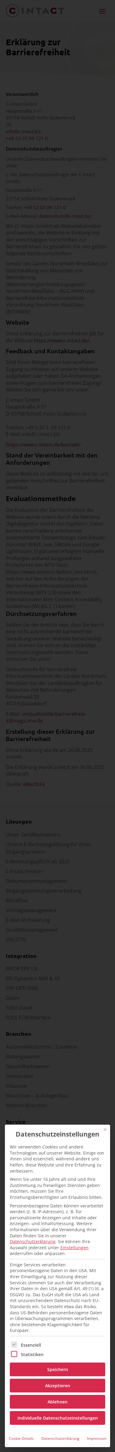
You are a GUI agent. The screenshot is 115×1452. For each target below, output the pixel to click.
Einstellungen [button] (74, 1247)
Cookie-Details (21, 1438)
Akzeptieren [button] (57, 1385)
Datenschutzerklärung (33, 1241)
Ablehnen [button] (57, 1402)
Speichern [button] (57, 1369)
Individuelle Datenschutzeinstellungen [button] (57, 1418)
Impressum (96, 1438)
